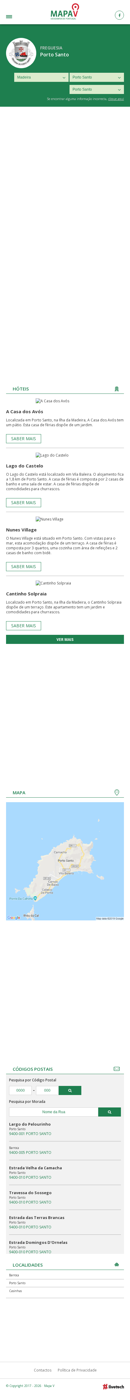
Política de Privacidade (77, 1370)
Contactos (42, 1370)
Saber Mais (23, 438)
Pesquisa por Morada (27, 1101)
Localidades (18, 17)
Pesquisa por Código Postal (32, 1080)
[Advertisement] (65, 175)
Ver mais (65, 639)
